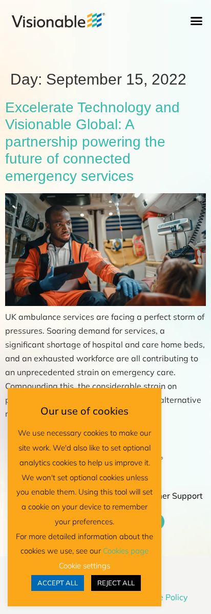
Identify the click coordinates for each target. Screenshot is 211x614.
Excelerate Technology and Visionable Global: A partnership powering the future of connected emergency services (92, 141)
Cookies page (126, 551)
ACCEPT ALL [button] (57, 583)
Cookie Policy (163, 597)
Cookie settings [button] (84, 565)
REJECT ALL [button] (116, 583)
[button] (196, 21)
